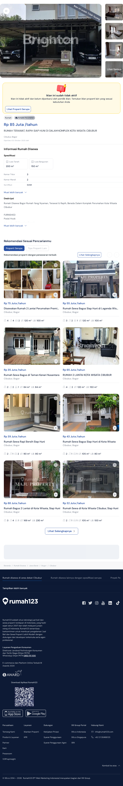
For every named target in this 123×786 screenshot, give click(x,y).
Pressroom (7, 753)
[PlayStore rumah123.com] (36, 713)
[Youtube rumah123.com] (103, 603)
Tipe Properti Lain (37, 248)
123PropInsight (9, 759)
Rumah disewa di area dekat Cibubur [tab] (22, 577)
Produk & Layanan (11, 737)
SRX (73, 742)
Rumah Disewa (20, 565)
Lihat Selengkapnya (60, 531)
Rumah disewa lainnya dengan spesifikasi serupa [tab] (76, 577)
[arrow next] (116, 254)
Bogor (43, 565)
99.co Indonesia (78, 732)
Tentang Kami (9, 732)
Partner (6, 742)
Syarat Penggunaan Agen (55, 742)
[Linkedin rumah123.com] (110, 603)
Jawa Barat (33, 565)
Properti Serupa (14, 248)
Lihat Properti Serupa (18, 109)
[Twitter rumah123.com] (90, 603)
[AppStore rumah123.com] (13, 713)
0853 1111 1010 (30, 655)
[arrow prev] (109, 254)
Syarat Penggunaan (52, 737)
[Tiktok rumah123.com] (117, 603)
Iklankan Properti (31, 732)
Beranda (7, 565)
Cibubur (53, 565)
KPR (25, 737)
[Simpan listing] (56, 265)
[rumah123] (20, 602)
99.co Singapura (78, 737)
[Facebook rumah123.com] (84, 603)
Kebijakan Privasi (51, 732)
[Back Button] (6, 11)
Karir (5, 748)
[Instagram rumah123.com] (97, 603)
